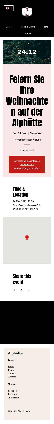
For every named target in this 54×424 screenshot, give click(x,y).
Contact (12, 376)
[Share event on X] (21, 290)
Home (11, 366)
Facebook (13, 390)
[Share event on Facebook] (14, 290)
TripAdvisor (14, 397)
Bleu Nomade (24, 411)
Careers (12, 373)
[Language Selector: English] (8, 8)
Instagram (13, 394)
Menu (11, 370)
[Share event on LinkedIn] (29, 290)
